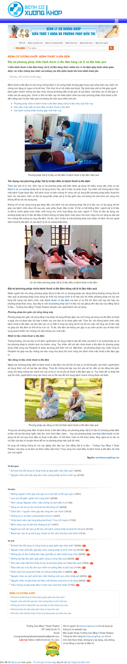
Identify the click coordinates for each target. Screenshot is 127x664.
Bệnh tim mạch (102, 43)
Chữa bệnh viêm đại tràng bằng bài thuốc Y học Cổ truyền (39, 520)
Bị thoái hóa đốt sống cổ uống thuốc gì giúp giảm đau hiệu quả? (42, 470)
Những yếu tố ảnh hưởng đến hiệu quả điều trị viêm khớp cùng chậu (44, 554)
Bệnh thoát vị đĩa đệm (54, 56)
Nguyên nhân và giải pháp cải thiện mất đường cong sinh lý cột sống (44, 580)
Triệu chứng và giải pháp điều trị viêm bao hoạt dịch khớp (39, 584)
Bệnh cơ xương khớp (54, 43)
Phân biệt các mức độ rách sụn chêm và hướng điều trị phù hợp (42, 567)
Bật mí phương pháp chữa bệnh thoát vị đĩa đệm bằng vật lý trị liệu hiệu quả (57, 61)
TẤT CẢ (22, 43)
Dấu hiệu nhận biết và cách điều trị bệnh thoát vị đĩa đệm (42, 107)
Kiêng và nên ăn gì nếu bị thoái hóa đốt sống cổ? (35, 507)
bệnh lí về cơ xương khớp (22, 189)
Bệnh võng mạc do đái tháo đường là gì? (31, 524)
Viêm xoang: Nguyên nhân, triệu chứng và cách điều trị (38, 502)
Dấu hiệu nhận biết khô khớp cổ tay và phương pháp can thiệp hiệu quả (46, 562)
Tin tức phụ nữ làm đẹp (44, 662)
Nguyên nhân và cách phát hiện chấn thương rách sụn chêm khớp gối (45, 576)
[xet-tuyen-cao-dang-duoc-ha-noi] (63, 31)
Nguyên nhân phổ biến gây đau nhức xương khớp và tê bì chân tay (43, 475)
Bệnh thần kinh (86, 43)
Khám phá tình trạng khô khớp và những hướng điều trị (38, 571)
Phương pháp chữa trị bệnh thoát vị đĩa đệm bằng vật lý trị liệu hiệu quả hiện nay (53, 103)
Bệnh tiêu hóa (71, 43)
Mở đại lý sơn (14, 662)
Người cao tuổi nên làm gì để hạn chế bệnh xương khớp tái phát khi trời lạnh (48, 528)
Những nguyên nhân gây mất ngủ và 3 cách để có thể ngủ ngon (42, 493)
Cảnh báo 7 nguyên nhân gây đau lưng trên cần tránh (37, 511)
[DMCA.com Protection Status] (52, 648)
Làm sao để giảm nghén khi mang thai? (30, 498)
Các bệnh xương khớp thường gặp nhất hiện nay (37, 110)
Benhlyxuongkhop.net (87, 625)
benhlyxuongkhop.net (107, 457)
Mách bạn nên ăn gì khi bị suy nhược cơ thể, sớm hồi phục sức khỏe (44, 533)
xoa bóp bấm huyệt (102, 433)
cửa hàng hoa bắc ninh (78, 662)
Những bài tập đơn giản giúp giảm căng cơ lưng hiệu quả (39, 558)
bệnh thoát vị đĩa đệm (57, 300)
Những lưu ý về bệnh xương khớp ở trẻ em (32, 515)
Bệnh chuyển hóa (35, 43)
